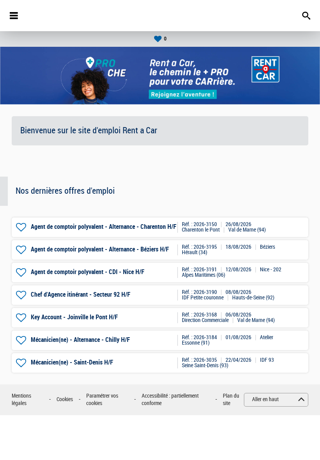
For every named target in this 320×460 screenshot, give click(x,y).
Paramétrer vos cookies (102, 400)
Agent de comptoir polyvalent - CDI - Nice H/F (87, 272)
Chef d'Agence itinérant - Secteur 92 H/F (80, 294)
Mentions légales (21, 400)
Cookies (65, 399)
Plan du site (231, 400)
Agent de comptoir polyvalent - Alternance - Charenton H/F (103, 226)
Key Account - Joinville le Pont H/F (74, 317)
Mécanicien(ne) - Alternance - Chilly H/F (80, 339)
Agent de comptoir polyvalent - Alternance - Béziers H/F (100, 249)
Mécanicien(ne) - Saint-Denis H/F (72, 362)
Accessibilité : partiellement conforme (170, 400)
